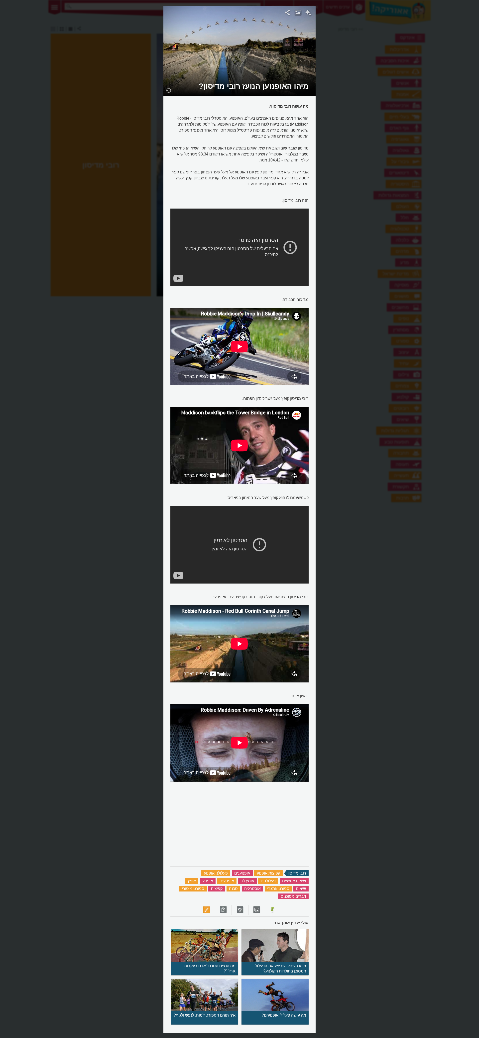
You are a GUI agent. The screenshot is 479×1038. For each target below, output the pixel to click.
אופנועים (227, 881)
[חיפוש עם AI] (308, 13)
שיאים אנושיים (294, 881)
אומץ (192, 881)
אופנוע (207, 881)
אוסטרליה (252, 889)
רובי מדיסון (297, 873)
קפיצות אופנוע (268, 873)
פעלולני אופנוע (216, 873)
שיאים (301, 889)
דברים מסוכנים (293, 896)
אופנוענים (242, 873)
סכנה (233, 889)
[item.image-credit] (168, 90)
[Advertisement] (380, 81)
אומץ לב (247, 881)
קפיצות (217, 889)
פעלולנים (268, 881)
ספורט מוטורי (193, 889)
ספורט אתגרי (278, 889)
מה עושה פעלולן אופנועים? (284, 1015)
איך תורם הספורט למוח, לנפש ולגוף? (205, 1015)
